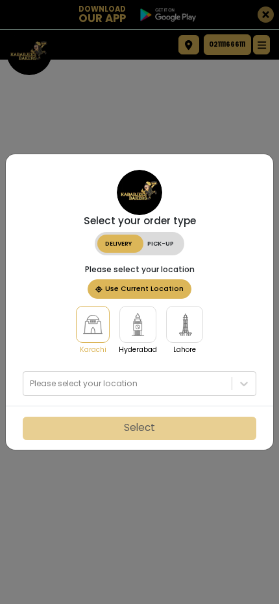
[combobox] (31, 383)
